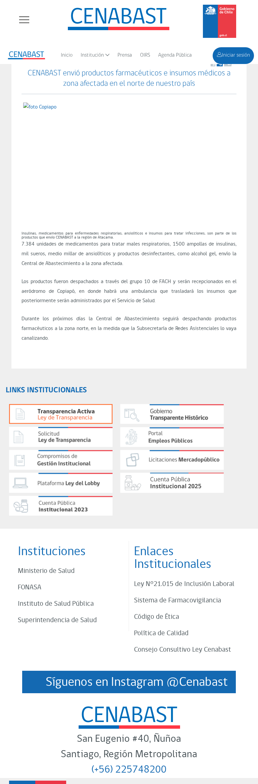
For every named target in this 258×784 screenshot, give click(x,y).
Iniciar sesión (236, 55)
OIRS (145, 55)
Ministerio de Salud (46, 571)
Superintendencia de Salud (57, 620)
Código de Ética (156, 616)
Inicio (67, 55)
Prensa (125, 55)
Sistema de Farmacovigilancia (177, 600)
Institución (92, 55)
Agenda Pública (175, 55)
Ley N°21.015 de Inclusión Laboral (184, 584)
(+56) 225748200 (129, 770)
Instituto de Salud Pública (56, 603)
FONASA (29, 587)
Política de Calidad (161, 633)
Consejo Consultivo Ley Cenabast (182, 649)
